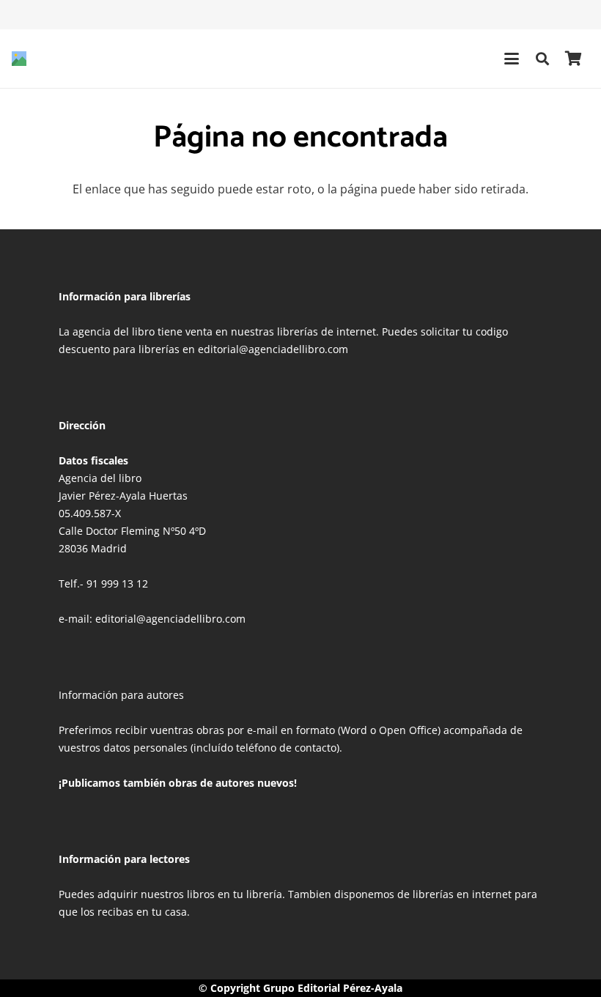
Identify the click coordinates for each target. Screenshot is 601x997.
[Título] (19, 58)
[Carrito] (573, 58)
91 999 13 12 (117, 583)
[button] (511, 58)
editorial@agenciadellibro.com (170, 619)
